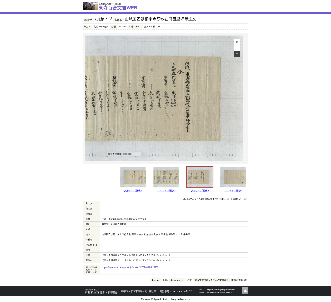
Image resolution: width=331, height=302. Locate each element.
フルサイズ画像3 (166, 190)
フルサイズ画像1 (233, 190)
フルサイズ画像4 (133, 190)
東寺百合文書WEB (118, 6)
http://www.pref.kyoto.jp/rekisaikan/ (221, 290)
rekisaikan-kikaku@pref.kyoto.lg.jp (220, 292)
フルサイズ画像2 (200, 190)
